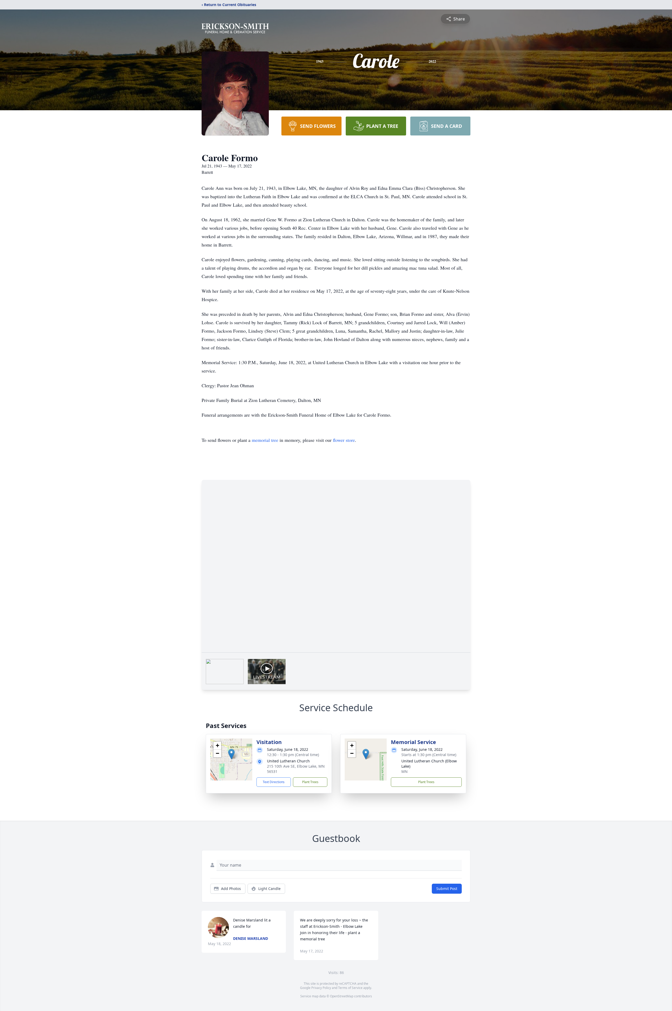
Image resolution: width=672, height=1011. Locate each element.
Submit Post (446, 888)
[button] (231, 754)
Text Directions (274, 782)
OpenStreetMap (341, 996)
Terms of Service (350, 988)
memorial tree (265, 440)
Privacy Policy (321, 988)
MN (404, 771)
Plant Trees (310, 782)
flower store (344, 440)
